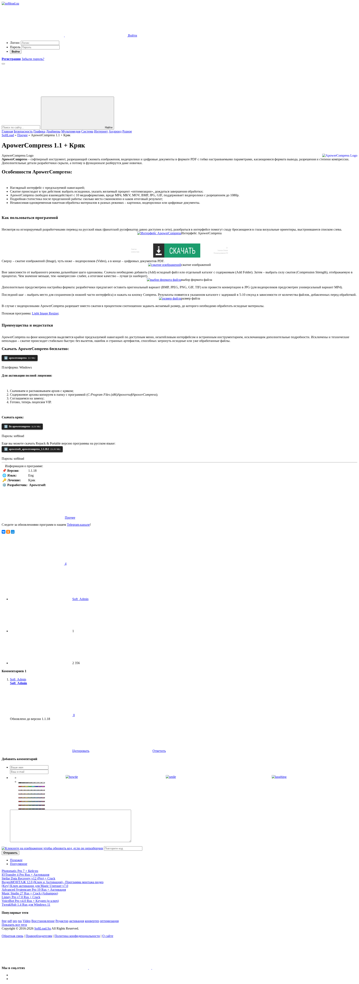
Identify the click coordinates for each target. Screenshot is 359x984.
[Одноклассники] (8, 532)
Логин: (15, 42)
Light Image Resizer (45, 313)
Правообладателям (39, 936)
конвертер (92, 921)
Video (27, 921)
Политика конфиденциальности (77, 936)
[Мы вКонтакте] (57, 968)
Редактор (61, 921)
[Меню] (3, 63)
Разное (127, 131)
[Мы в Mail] (183, 968)
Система (87, 131)
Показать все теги (14, 924)
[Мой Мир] (13, 532)
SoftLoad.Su (42, 928)
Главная (7, 131)
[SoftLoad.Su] (10, 3)
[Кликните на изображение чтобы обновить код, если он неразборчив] (52, 848)
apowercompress (19, 358)
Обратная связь (12, 936)
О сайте (107, 936)
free (4, 921)
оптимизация (109, 921)
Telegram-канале (78, 524)
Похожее (16, 860)
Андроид (115, 131)
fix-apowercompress (22, 426)
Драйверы (53, 131)
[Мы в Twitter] (120, 968)
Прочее (70, 517)
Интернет (101, 131)
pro (15, 921)
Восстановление (43, 921)
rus (20, 921)
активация (76, 921)
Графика (39, 131)
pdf (9, 921)
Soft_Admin (80, 599)
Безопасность (23, 131)
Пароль (15, 47)
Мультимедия (70, 131)
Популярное (18, 864)
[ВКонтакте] (3, 532)
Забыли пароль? (33, 59)
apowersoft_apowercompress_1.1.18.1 (32, 449)
